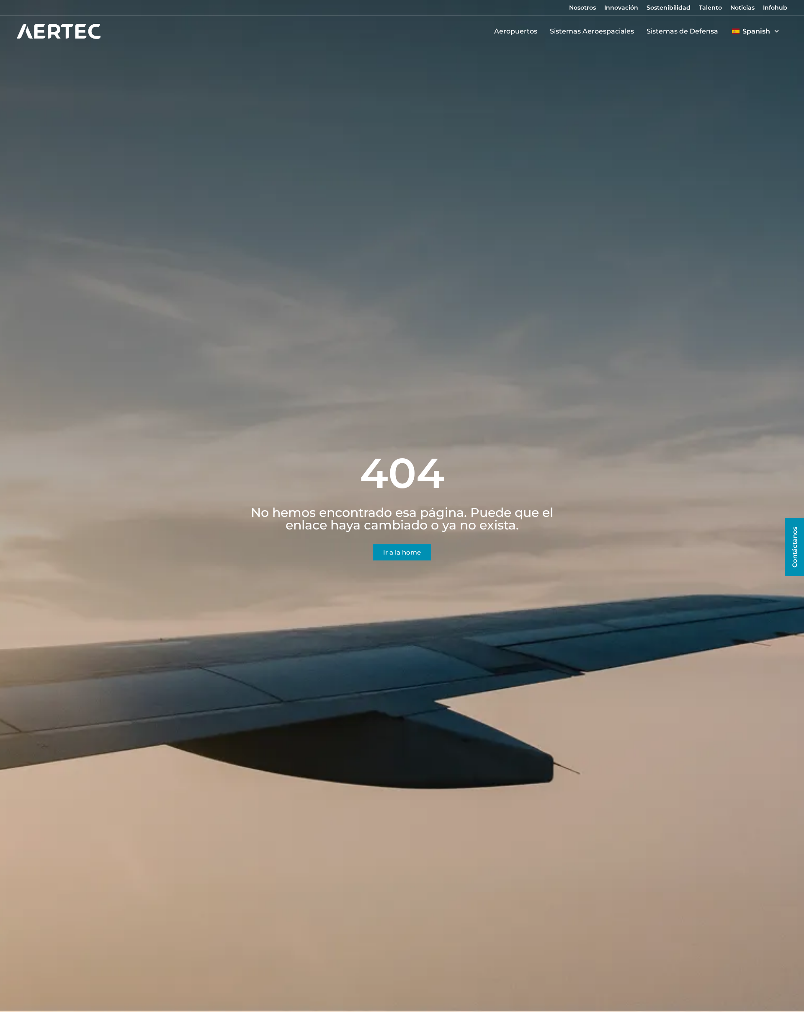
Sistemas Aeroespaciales (592, 31)
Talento (710, 7)
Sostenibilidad (669, 7)
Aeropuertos (515, 31)
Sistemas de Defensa (682, 31)
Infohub (775, 7)
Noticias (742, 7)
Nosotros (582, 7)
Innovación (621, 7)
